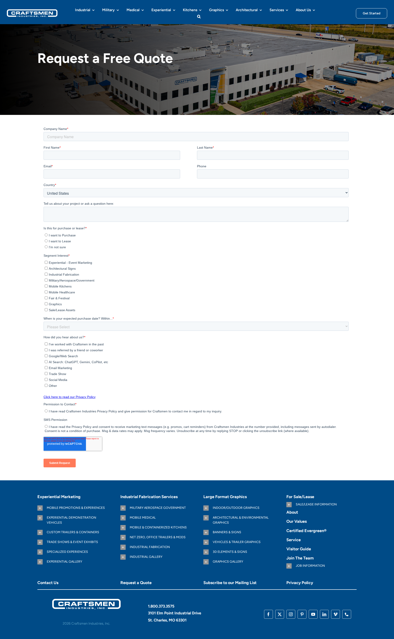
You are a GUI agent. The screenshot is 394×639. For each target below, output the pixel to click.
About (292, 512)
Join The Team (300, 558)
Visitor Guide (298, 548)
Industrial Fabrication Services (149, 496)
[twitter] (279, 614)
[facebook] (268, 614)
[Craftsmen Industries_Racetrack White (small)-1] (86, 600)
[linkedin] (324, 614)
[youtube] (313, 614)
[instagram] (290, 614)
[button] (199, 16)
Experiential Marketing (58, 496)
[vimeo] (335, 614)
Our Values (296, 521)
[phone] (346, 614)
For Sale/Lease (300, 496)
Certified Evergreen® (306, 530)
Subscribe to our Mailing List (230, 582)
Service (293, 539)
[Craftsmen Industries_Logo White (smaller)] (32, 11)
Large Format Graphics (225, 496)
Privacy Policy (299, 582)
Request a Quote (136, 582)
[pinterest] (302, 614)
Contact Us (47, 582)
